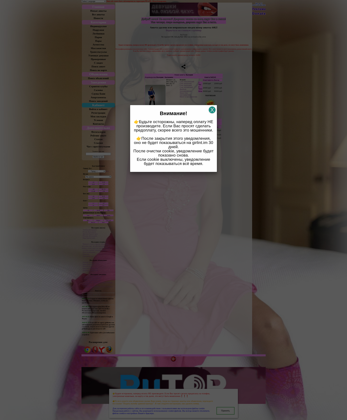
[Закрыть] (212, 109)
